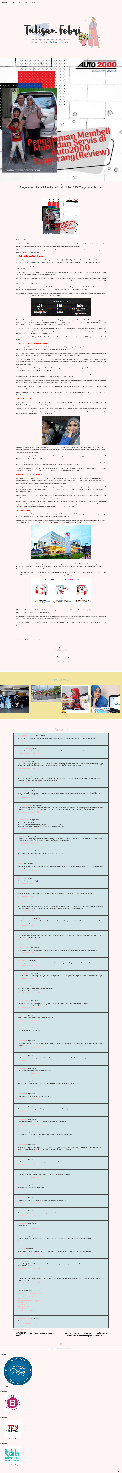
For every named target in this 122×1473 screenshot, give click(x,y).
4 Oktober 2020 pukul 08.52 (29, 1152)
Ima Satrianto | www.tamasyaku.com (32, 1276)
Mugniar (21, 761)
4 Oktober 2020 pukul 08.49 (29, 1137)
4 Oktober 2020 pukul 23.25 (29, 1268)
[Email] (63, 661)
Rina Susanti (23, 960)
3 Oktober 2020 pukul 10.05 (29, 911)
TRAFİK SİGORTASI (25, 1303)
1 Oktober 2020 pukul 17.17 (28, 768)
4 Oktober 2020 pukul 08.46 (29, 1099)
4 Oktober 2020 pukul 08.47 (29, 1111)
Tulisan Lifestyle (64, 657)
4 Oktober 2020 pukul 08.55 (29, 1190)
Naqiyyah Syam (24, 948)
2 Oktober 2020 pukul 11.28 (28, 812)
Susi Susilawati (24, 851)
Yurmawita (22, 891)
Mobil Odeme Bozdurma (27, 1297)
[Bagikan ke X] (58, 661)
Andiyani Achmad (25, 748)
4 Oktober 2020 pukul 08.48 (29, 1124)
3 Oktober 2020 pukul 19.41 (28, 965)
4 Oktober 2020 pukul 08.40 (29, 1020)
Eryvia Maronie (24, 820)
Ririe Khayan (23, 904)
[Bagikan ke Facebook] (54, 661)
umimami (21, 1249)
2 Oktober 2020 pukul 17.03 (28, 829)
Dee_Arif (21, 986)
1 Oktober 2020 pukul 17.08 (28, 753)
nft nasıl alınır (23, 1299)
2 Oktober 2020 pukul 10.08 (29, 797)
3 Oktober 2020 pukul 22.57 (29, 1008)
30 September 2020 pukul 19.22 (30, 741)
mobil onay (22, 1295)
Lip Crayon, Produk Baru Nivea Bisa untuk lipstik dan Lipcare (35, 1335)
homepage (6, 3)
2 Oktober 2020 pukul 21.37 (28, 896)
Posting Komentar (20, 1329)
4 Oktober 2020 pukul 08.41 (29, 1033)
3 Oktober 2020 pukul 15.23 (28, 940)
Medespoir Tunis (24, 1318)
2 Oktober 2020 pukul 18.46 (28, 871)
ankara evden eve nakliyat (28, 1301)
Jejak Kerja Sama (30, 3)
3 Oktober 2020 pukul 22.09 (29, 993)
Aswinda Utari (23, 973)
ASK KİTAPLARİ (23, 1308)
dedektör (21, 1304)
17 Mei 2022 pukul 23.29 (27, 1311)
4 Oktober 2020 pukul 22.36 (29, 1254)
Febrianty (61, 650)
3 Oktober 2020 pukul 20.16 (28, 978)
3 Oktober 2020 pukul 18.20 (28, 953)
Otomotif (55, 657)
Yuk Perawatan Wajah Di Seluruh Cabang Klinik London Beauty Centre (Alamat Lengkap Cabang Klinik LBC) (86, 1335)
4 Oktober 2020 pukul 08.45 (29, 1086)
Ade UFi (21, 864)
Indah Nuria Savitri (25, 918)
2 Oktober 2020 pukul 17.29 (28, 856)
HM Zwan (21, 933)
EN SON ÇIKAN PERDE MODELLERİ (30, 1293)
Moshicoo (32, 1470)
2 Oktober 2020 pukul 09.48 (29, 783)
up (119, 1471)
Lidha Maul (22, 836)
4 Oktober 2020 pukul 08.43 (29, 1060)
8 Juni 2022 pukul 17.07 (27, 1323)
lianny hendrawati (25, 805)
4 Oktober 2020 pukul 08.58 (29, 1241)
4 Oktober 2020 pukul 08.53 (29, 1164)
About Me (16, 3)
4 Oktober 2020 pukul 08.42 (29, 1048)
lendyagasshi (23, 1001)
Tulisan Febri (5, 1470)
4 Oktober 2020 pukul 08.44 (29, 1073)
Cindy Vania (23, 776)
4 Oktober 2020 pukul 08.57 (29, 1228)
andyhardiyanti (24, 790)
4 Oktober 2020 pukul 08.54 (29, 1177)
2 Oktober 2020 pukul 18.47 (28, 883)
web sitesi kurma (24, 1306)
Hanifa (20, 1261)
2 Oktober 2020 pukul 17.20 (28, 843)
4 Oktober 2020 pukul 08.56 (29, 1215)
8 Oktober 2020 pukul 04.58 (29, 1283)
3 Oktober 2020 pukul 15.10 (28, 925)
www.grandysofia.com (27, 736)
